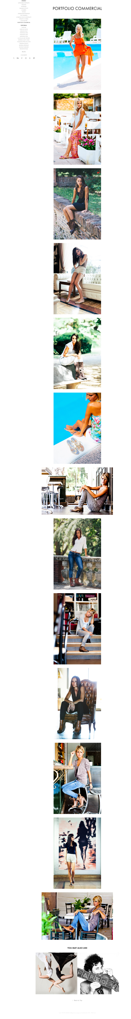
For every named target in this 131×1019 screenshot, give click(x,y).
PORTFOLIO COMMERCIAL (23, 22)
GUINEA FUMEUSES (24, 47)
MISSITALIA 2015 (24, 34)
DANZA (24, 11)
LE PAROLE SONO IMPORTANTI (23, 17)
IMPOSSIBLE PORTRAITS (23, 3)
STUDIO (24, 1)
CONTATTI (24, 55)
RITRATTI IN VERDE (23, 19)
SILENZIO (24, 4)
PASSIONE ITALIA (24, 48)
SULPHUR (24, 27)
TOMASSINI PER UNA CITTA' (24, 41)
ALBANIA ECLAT (24, 31)
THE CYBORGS (23, 15)
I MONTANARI (23, 20)
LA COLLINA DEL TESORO (24, 38)
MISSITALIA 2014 (24, 36)
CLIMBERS (23, 10)
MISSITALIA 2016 (24, 32)
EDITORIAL (24, 25)
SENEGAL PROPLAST (24, 45)
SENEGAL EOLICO (24, 43)
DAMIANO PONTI (24, 8)
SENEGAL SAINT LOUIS (23, 40)
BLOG (24, 52)
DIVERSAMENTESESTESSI (24, 13)
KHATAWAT (23, 6)
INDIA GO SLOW (24, 29)
